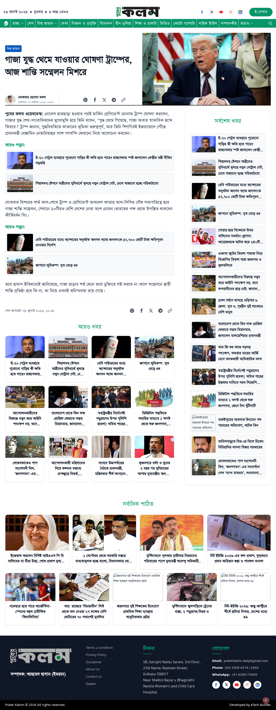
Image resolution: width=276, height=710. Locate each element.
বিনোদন (106, 23)
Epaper (91, 684)
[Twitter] (226, 685)
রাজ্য (16, 23)
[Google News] (240, 12)
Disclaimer (94, 662)
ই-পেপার (261, 11)
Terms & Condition (99, 648)
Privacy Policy (96, 655)
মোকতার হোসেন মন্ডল (32, 97)
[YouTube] (221, 12)
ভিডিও (165, 23)
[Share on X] (104, 100)
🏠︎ (6, 23)
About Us (93, 669)
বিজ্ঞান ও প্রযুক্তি (84, 23)
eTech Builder (261, 705)
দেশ (30, 23)
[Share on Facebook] (95, 100)
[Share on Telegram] (114, 100)
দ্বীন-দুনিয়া (123, 23)
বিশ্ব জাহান (45, 23)
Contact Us (94, 677)
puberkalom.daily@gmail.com (246, 661)
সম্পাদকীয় (229, 23)
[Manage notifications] (265, 700)
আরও (244, 23)
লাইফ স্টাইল (208, 23)
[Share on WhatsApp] (85, 100)
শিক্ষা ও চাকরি (146, 23)
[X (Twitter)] (212, 12)
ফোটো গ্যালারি (184, 23)
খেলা (64, 23)
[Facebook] (202, 12)
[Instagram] (231, 12)
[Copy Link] (123, 100)
